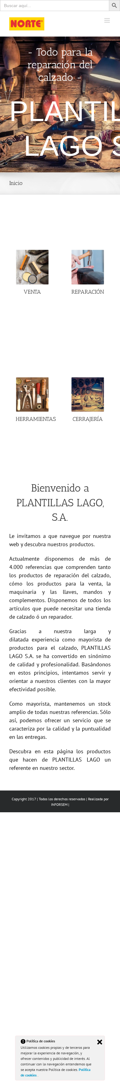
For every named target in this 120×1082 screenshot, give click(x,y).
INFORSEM (59, 804)
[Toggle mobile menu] (107, 20)
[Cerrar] (99, 1042)
